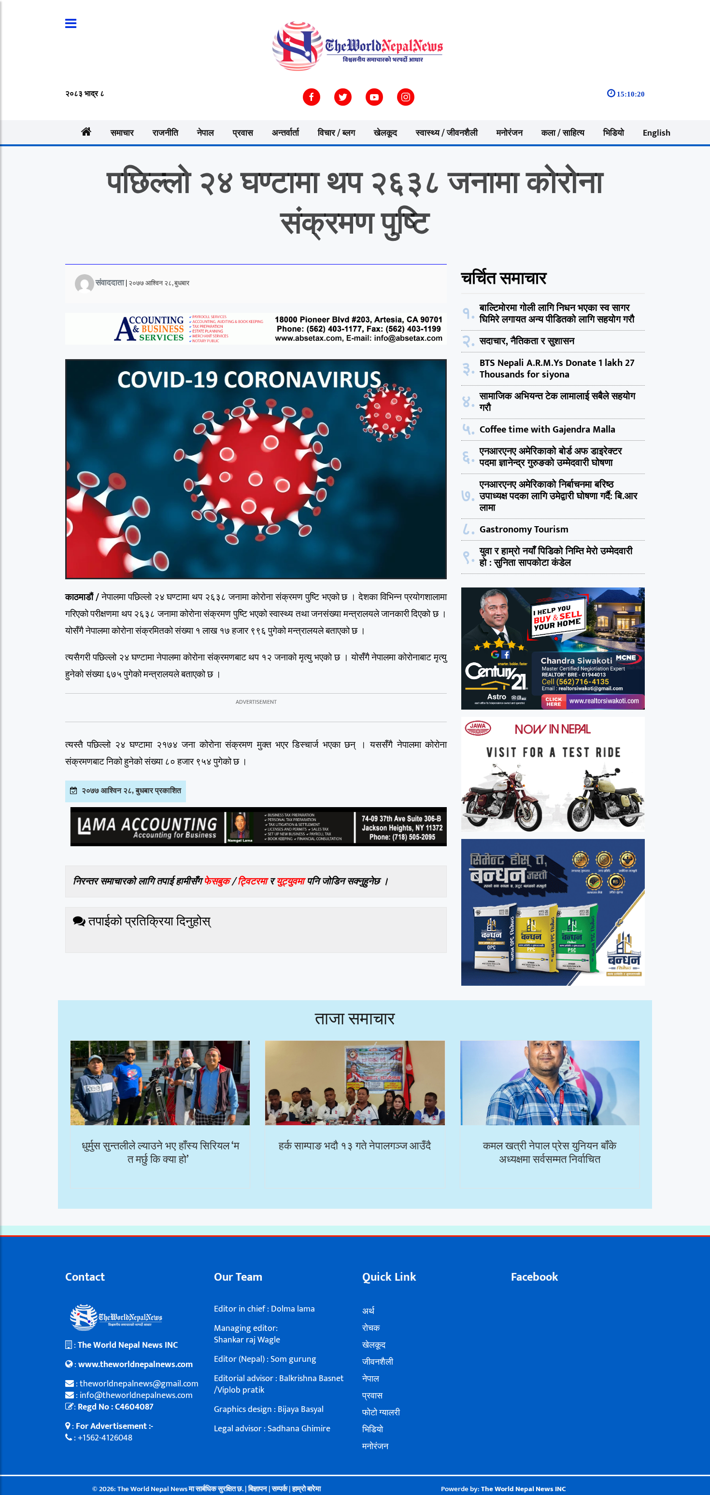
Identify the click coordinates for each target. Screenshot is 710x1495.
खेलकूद (385, 133)
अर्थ (368, 1311)
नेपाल (205, 133)
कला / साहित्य (562, 133)
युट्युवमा (291, 881)
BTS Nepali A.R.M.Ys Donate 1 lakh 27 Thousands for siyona (557, 368)
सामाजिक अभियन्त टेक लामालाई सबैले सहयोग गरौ (557, 402)
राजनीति (165, 133)
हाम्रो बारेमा (306, 1489)
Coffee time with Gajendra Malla (547, 429)
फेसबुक (216, 881)
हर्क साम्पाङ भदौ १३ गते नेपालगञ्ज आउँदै (355, 1146)
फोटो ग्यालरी (381, 1413)
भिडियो (613, 133)
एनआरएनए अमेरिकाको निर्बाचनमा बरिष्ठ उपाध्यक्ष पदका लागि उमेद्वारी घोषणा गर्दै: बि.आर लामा (559, 496)
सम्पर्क (280, 1489)
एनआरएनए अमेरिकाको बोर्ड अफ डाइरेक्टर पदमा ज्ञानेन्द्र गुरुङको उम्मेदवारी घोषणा (551, 457)
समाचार (122, 133)
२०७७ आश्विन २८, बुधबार (158, 283)
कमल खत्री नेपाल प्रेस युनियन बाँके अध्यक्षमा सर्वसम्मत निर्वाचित (549, 1153)
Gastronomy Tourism (524, 529)
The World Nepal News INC (523, 1489)
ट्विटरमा (252, 881)
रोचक (371, 1328)
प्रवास (243, 133)
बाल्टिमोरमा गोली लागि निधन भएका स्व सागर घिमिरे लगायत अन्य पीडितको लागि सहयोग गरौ (557, 313)
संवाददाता (110, 283)
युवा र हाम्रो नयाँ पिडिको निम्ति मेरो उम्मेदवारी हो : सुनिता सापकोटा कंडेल (556, 557)
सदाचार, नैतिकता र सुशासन (527, 341)
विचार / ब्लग (336, 133)
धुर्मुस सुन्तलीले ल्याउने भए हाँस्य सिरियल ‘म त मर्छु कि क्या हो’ (160, 1153)
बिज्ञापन (257, 1489)
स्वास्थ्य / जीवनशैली (447, 133)
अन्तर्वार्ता (285, 133)
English (656, 133)
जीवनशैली (377, 1362)
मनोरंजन (510, 133)
